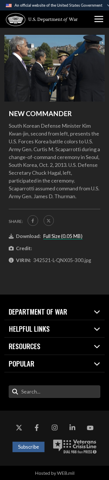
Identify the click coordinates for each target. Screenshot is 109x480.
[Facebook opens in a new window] (36, 428)
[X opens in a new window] (19, 428)
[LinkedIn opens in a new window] (72, 428)
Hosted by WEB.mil (54, 473)
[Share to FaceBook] (33, 220)
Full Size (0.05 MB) (63, 236)
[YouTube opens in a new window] (90, 428)
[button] (98, 19)
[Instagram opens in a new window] (54, 428)
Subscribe (28, 447)
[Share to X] (49, 220)
